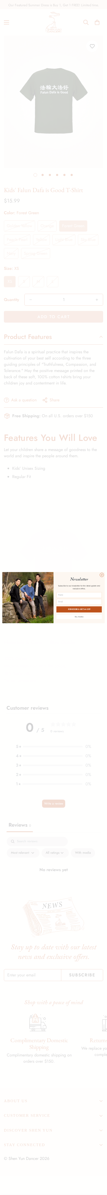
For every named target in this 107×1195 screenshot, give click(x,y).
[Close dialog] (102, 575)
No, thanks (79, 616)
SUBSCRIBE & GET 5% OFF (79, 609)
